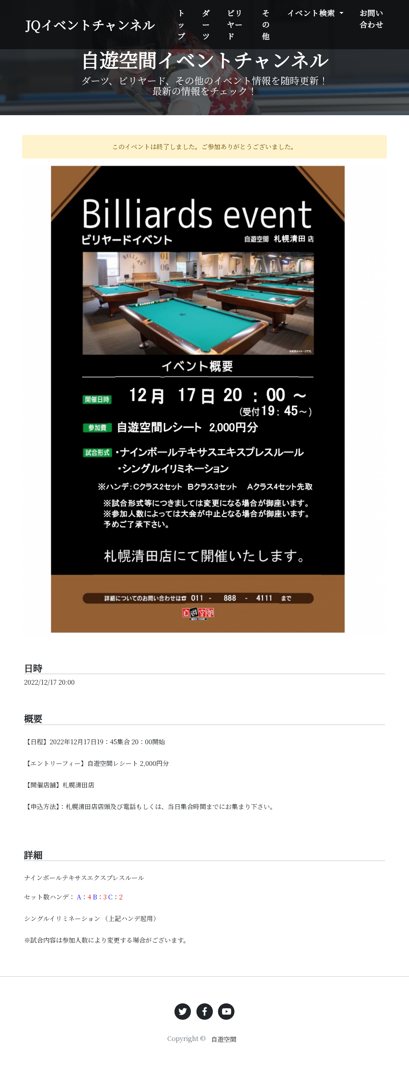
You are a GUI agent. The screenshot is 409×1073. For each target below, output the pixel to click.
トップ (181, 24)
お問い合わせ (371, 18)
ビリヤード (235, 24)
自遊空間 (223, 1039)
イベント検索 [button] (312, 12)
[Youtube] (226, 1010)
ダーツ (206, 24)
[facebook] (204, 1010)
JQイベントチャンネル (90, 24)
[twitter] (182, 1010)
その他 (266, 24)
